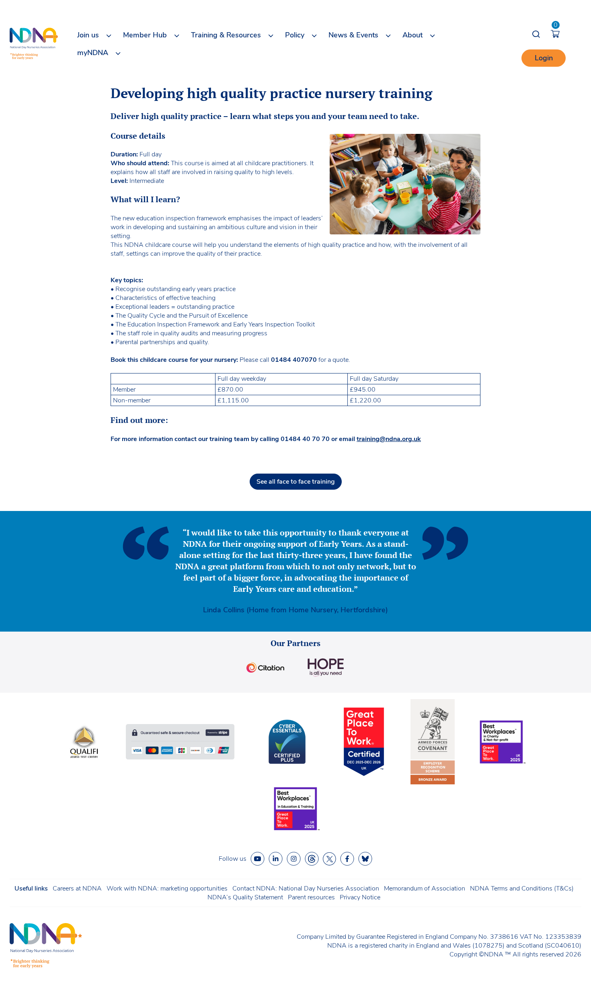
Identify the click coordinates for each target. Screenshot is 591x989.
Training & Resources (226, 35)
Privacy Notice (360, 897)
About (412, 35)
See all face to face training (296, 481)
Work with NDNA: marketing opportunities (167, 888)
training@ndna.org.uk (389, 439)
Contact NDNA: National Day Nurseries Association (305, 888)
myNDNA (92, 52)
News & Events (353, 35)
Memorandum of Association (424, 888)
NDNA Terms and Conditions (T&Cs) (522, 888)
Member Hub (145, 35)
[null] (312, 859)
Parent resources (311, 897)
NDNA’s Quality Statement (245, 897)
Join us (88, 35)
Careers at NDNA (77, 888)
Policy (294, 35)
